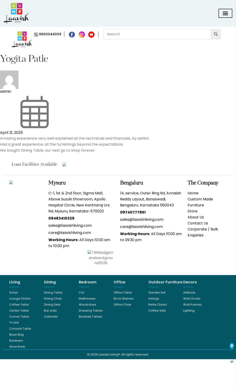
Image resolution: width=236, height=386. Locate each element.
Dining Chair (53, 298)
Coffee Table (19, 304)
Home (193, 193)
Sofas (13, 292)
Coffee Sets (157, 310)
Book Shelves (124, 298)
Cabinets (51, 316)
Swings (153, 298)
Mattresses (87, 298)
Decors (190, 282)
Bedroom (87, 282)
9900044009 (49, 34)
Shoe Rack (17, 346)
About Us (196, 217)
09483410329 (61, 218)
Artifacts (189, 292)
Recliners (16, 340)
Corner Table (19, 316)
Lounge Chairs (20, 298)
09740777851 (133, 212)
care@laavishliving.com (69, 232)
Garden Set (156, 292)
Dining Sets (52, 304)
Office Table (123, 292)
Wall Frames (192, 304)
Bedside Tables (90, 316)
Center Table (19, 310)
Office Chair (122, 304)
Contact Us (198, 223)
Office (119, 282)
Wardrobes (87, 304)
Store (193, 211)
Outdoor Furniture (165, 282)
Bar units (50, 310)
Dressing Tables (91, 310)
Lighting (189, 310)
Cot (81, 292)
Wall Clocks (192, 298)
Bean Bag (16, 334)
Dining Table (53, 292)
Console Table (20, 328)
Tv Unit (14, 322)
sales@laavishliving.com (70, 225)
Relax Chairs (157, 304)
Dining (50, 282)
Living (14, 282)
